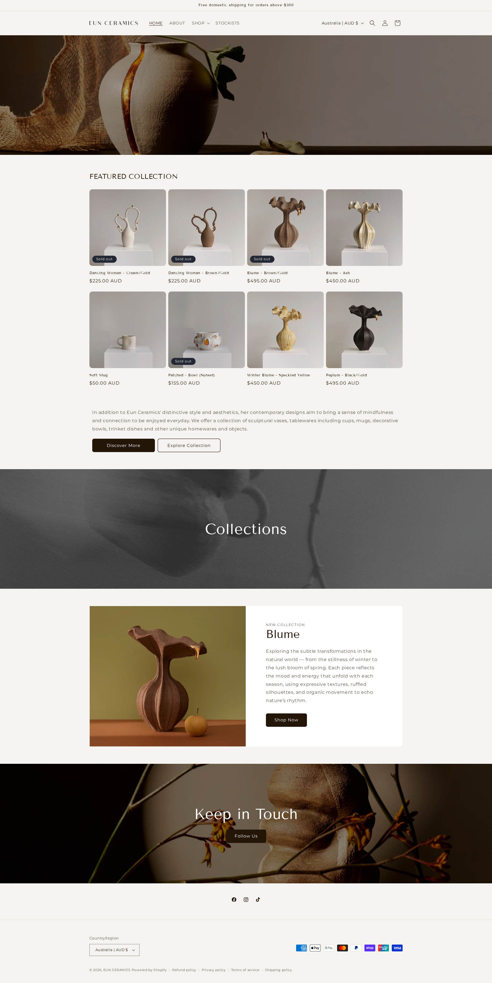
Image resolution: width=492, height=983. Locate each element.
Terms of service (245, 970)
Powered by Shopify (149, 970)
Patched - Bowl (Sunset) (191, 375)
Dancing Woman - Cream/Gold (119, 273)
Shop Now (286, 720)
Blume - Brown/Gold (267, 273)
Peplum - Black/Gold (346, 375)
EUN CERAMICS (117, 970)
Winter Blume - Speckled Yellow (278, 375)
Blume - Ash (338, 273)
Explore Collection (189, 445)
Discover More (123, 445)
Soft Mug (98, 375)
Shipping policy (278, 970)
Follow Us (246, 836)
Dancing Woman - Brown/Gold (198, 273)
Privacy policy (214, 970)
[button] (200, 23)
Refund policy (184, 970)
